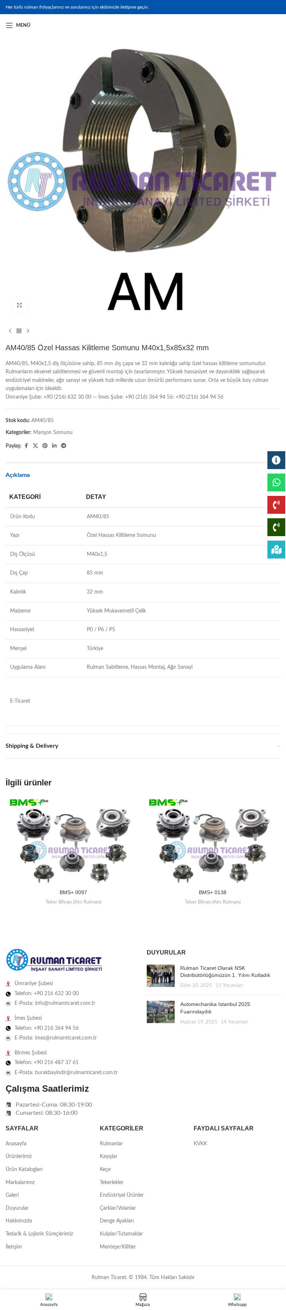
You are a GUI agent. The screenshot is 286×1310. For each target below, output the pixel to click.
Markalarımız (20, 1182)
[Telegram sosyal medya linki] (64, 446)
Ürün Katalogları (24, 1169)
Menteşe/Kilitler (118, 1247)
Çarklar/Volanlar (118, 1208)
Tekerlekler (112, 1182)
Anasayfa (16, 1143)
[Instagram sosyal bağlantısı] (267, 25)
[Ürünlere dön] (19, 331)
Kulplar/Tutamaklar (121, 1234)
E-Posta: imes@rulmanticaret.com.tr (56, 1038)
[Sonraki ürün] (27, 331)
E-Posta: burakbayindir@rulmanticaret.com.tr (66, 1072)
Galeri (12, 1195)
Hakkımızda (19, 1221)
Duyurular (17, 1208)
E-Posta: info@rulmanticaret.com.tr (55, 1003)
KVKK (200, 1143)
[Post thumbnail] (161, 977)
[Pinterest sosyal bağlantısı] (45, 446)
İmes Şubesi (28, 1018)
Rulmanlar (111, 1143)
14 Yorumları (234, 1022)
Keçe (105, 1169)
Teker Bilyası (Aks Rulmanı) (73, 902)
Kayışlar (108, 1156)
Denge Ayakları (117, 1221)
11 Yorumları (229, 985)
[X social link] (35, 446)
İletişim (14, 1247)
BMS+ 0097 (73, 892)
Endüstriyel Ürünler (122, 1195)
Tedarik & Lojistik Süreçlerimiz (39, 1234)
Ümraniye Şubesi (34, 983)
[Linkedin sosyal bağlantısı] (275, 25)
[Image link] (54, 960)
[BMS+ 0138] (212, 841)
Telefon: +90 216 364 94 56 (47, 1028)
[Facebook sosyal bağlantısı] (258, 25)
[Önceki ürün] (10, 331)
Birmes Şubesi (31, 1053)
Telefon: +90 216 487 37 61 (47, 1062)
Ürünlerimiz (19, 1156)
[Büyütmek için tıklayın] (19, 305)
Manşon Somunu (53, 432)
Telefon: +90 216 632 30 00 (47, 993)
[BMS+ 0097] (73, 841)
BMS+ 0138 (212, 892)
